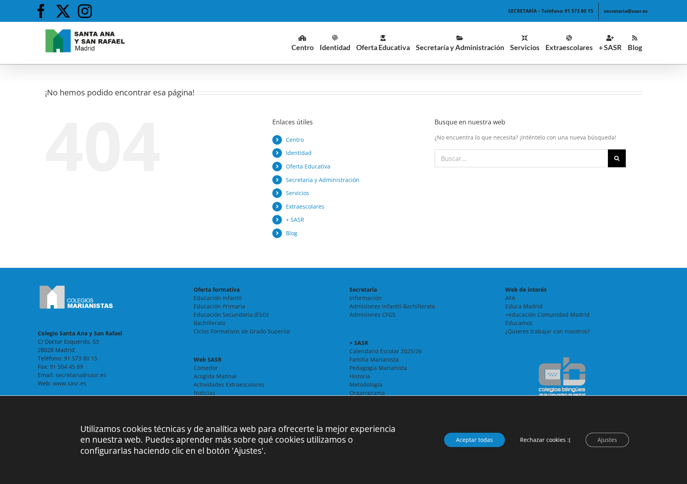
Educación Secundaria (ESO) (231, 314)
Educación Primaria (219, 306)
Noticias (204, 393)
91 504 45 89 (66, 366)
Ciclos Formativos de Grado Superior (242, 331)
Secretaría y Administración (322, 180)
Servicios (297, 193)
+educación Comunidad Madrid (547, 314)
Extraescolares (305, 206)
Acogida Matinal (215, 376)
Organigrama (367, 393)
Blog (291, 233)
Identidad (299, 153)
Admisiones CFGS (372, 314)
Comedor (206, 368)
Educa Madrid (524, 306)
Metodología (365, 384)
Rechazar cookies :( (545, 439)
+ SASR (295, 219)
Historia (359, 376)
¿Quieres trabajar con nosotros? (547, 331)
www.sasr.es (69, 383)
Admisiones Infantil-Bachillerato (392, 306)
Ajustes (607, 439)
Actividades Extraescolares (229, 384)
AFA (510, 298)
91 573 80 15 (80, 358)
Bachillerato (209, 323)
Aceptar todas (474, 439)
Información (365, 298)
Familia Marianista (374, 359)
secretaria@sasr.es (81, 375)
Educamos (519, 323)
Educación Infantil (218, 298)
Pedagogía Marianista (378, 368)
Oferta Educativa (308, 166)
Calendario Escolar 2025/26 (385, 351)
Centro (295, 139)
